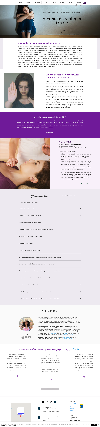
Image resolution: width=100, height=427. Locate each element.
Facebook (71, 334)
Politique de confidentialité (10, 425)
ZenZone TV (71, 338)
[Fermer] (98, 424)
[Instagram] (22, 337)
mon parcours (66, 337)
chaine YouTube (53, 333)
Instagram (64, 334)
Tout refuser (86, 424)
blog (66, 333)
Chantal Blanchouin (63, 338)
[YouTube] (43, 402)
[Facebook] (29, 337)
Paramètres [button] (78, 424)
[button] (29, 2)
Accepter (94, 424)
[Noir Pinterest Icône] (51, 402)
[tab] (29, 202)
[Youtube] (26, 337)
